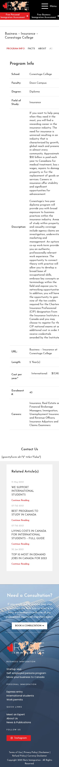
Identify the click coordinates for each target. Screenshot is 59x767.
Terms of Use (15, 752)
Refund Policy (19, 756)
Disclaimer (44, 752)
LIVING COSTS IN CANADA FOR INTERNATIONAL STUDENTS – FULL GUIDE (28, 535)
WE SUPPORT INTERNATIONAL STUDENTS (22, 491)
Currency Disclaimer (37, 756)
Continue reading (20, 500)
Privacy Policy (30, 752)
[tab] (15, 48)
